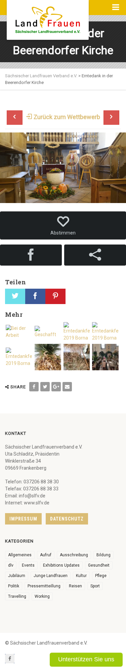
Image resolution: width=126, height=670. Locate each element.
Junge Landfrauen (51, 575)
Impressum (23, 518)
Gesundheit (99, 565)
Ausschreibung (74, 555)
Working (42, 596)
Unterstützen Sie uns (86, 659)
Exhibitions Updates (61, 565)
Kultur (81, 575)
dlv (10, 565)
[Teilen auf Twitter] (45, 386)
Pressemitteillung (44, 586)
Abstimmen (63, 232)
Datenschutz (67, 518)
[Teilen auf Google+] (56, 386)
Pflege (101, 575)
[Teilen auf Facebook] (34, 386)
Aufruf (45, 555)
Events (28, 565)
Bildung (103, 555)
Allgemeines (20, 555)
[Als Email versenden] (67, 386)
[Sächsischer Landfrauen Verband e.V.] (47, 17)
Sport (95, 586)
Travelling (17, 596)
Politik (13, 586)
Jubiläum (16, 575)
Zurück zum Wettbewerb (66, 116)
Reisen (75, 586)
